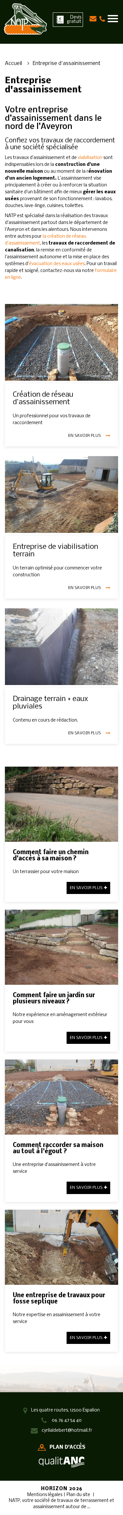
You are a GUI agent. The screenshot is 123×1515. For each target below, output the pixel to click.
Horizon (54, 1488)
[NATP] (25, 19)
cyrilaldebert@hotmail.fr (67, 1430)
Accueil (13, 63)
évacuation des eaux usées (57, 264)
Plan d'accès (67, 1447)
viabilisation (90, 157)
